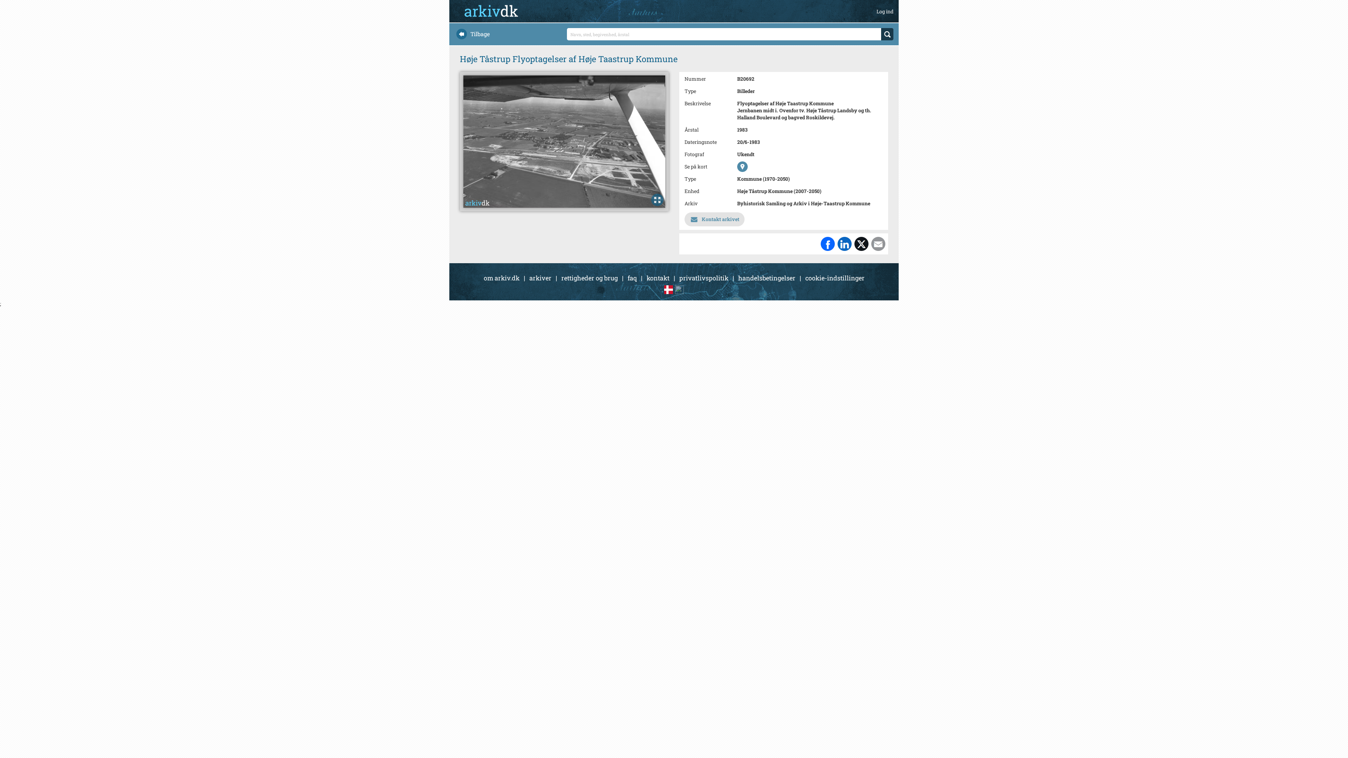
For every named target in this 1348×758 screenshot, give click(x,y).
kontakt (658, 278)
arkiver (540, 278)
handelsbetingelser (766, 278)
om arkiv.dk (502, 278)
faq (632, 278)
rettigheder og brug (589, 278)
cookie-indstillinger (835, 278)
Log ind (885, 11)
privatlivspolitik (703, 278)
